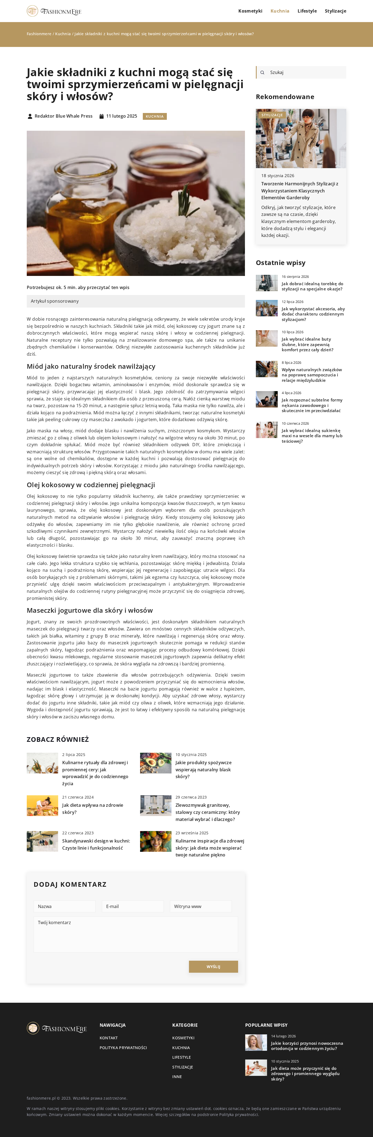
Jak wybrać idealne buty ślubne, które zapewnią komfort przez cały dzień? (308, 344)
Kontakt (109, 1037)
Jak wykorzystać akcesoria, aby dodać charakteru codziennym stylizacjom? (313, 314)
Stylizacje (335, 11)
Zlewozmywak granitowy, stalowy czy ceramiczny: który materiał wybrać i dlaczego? (208, 812)
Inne (177, 1076)
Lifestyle (307, 11)
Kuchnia (280, 11)
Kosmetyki (250, 11)
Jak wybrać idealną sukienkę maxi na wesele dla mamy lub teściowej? (312, 436)
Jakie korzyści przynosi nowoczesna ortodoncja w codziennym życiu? (307, 1046)
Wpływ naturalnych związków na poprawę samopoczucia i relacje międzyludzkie (312, 375)
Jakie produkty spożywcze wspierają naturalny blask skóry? (204, 769)
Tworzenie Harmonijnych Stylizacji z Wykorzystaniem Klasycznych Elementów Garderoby (300, 191)
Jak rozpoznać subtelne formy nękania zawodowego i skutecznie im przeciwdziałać (312, 405)
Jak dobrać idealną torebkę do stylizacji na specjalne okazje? (313, 286)
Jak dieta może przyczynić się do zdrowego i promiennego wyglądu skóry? (305, 1074)
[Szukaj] (262, 72)
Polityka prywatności (123, 1047)
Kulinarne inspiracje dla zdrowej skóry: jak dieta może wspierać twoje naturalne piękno (210, 848)
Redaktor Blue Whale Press (64, 116)
